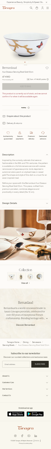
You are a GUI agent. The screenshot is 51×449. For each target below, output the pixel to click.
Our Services (7, 389)
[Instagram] (15, 435)
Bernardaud (9, 68)
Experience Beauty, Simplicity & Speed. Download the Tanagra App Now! (28, 2)
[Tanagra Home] (8, 8)
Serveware (36, 342)
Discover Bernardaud (25, 325)
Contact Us (6, 395)
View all (24, 283)
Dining (25, 342)
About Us (5, 376)
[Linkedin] (35, 435)
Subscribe (40, 364)
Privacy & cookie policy (25, 443)
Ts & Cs (37, 441)
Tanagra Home (13, 342)
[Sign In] (42, 8)
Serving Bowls (8, 345)
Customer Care (8, 382)
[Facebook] (22, 435)
